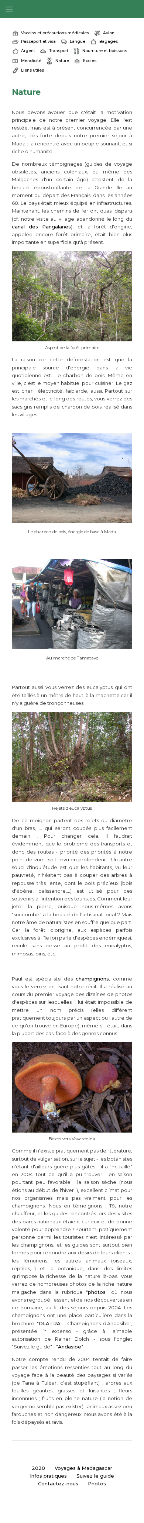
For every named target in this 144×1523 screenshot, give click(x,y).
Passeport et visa (38, 41)
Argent (28, 50)
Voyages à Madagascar (83, 1468)
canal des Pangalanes (41, 227)
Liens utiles (32, 70)
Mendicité (31, 60)
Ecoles (89, 60)
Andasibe (69, 1347)
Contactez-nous (58, 1483)
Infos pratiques (48, 1476)
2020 (38, 1468)
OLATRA (50, 1323)
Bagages (108, 41)
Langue (77, 41)
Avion (108, 33)
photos (97, 1292)
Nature (62, 60)
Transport (58, 50)
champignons (92, 979)
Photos (97, 1483)
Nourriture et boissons (104, 50)
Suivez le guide (95, 1476)
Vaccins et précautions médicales (55, 33)
